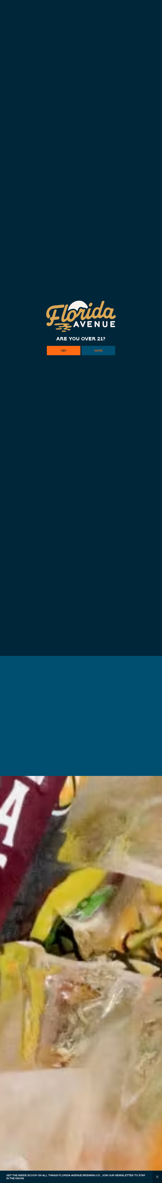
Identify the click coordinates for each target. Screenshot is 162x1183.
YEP (63, 614)
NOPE (98, 614)
